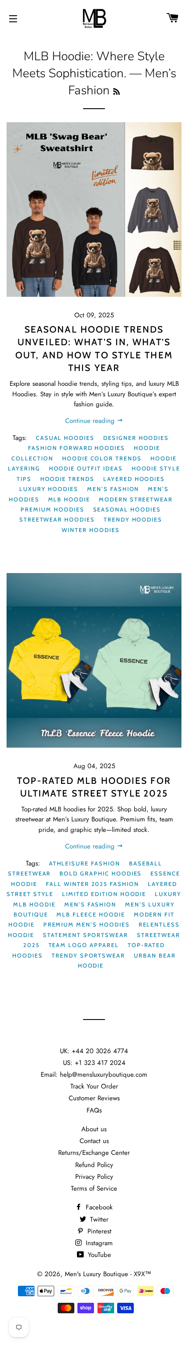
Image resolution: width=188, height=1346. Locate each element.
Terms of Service (94, 1188)
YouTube (98, 1255)
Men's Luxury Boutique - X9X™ (108, 1274)
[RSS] (116, 92)
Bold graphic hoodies (100, 873)
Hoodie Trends (67, 478)
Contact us (94, 1141)
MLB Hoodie (69, 499)
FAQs (94, 1110)
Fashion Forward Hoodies (76, 447)
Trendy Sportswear (88, 955)
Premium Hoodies (52, 509)
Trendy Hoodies (133, 519)
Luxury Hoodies (48, 488)
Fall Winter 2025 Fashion (92, 883)
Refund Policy (94, 1165)
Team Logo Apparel (84, 944)
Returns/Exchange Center (94, 1152)
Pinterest (98, 1231)
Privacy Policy (94, 1176)
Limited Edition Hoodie (104, 893)
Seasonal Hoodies (127, 509)
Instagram (98, 1243)
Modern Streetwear (136, 499)
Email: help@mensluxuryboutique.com (94, 1074)
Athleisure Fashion (84, 863)
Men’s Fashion (113, 488)
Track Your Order (94, 1086)
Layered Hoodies (134, 478)
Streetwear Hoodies (57, 519)
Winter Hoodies (90, 529)
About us (94, 1129)
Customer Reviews (94, 1098)
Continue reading (91, 421)
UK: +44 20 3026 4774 (94, 1051)
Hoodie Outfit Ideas (86, 468)
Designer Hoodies (136, 437)
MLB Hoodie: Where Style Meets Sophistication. (88, 65)
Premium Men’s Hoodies (86, 924)
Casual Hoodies (65, 437)
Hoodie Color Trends (102, 458)
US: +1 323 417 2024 (94, 1063)
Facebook (98, 1207)
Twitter (98, 1219)
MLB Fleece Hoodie (90, 914)
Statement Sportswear (85, 934)
